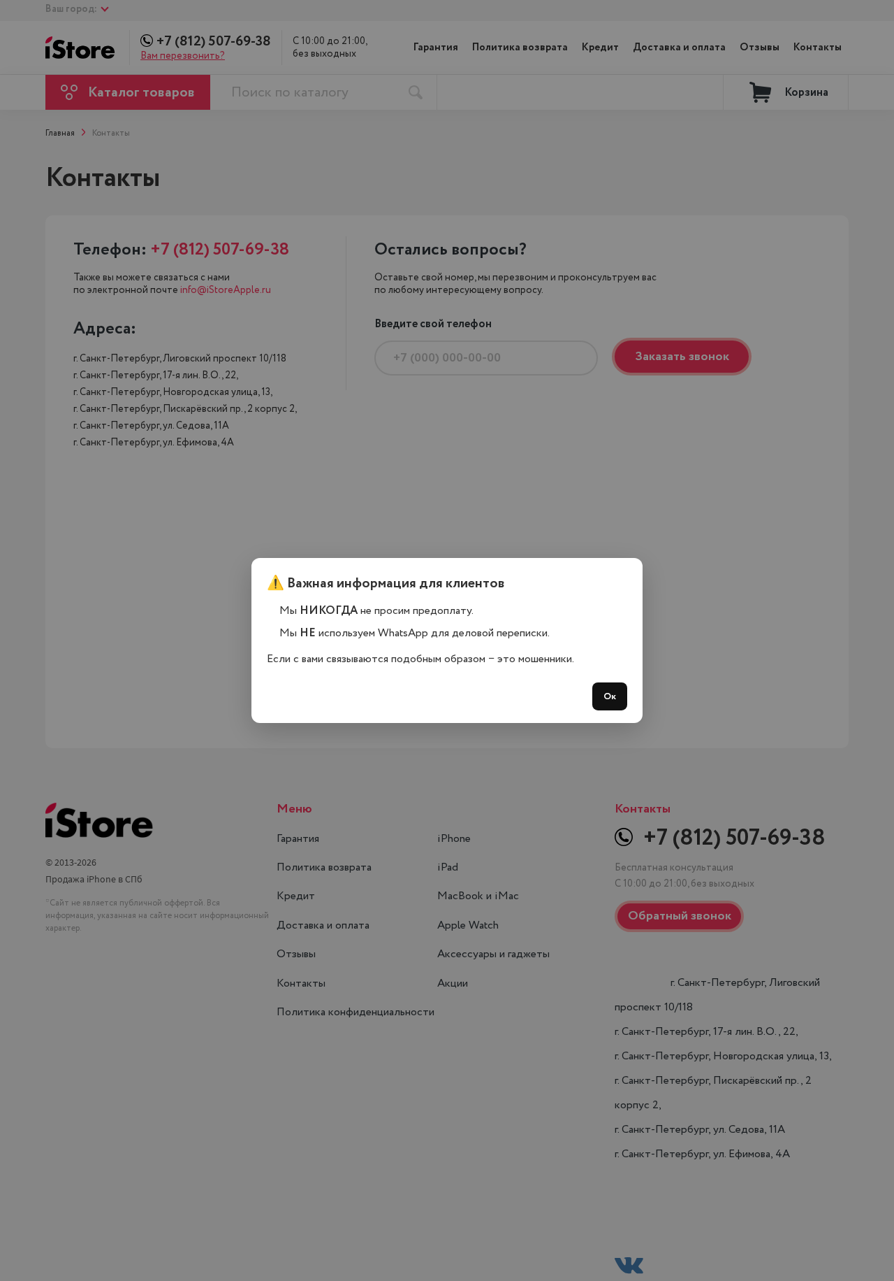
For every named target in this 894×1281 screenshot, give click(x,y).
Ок (609, 696)
